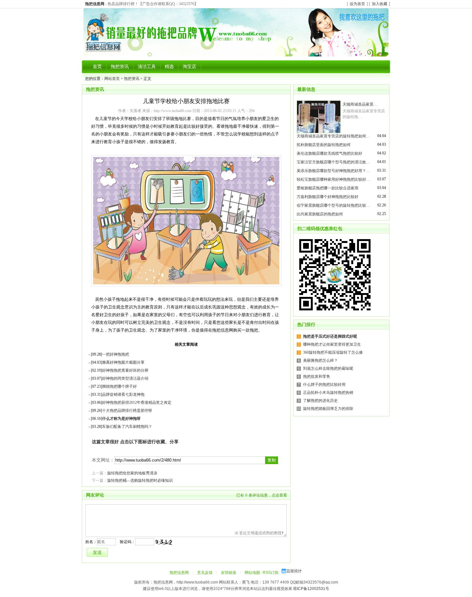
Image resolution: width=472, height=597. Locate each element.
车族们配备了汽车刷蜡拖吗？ (127, 426)
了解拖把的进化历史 (320, 400)
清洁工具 (147, 66)
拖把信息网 (179, 572)
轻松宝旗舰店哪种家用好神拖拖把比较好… (333, 179)
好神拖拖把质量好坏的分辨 (125, 370)
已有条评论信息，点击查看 (261, 495)
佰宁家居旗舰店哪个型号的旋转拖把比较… (333, 205)
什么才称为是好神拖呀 (121, 418)
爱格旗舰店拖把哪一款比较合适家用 (327, 188)
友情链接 (228, 572)
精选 (169, 66)
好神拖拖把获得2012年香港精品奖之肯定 (136, 402)
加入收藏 (379, 4)
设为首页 (357, 4)
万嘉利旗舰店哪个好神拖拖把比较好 (327, 197)
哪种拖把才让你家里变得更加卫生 (332, 344)
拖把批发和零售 (316, 376)
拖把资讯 (120, 66)
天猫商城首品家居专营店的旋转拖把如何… (333, 136)
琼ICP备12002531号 (311, 588)
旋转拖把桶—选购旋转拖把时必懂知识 (140, 480)
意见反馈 (205, 572)
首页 (97, 66)
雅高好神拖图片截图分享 (123, 362)
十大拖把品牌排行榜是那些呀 (127, 410)
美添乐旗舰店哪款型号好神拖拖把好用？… (333, 171)
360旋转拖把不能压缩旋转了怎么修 (333, 352)
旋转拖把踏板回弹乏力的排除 (328, 408)
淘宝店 (189, 66)
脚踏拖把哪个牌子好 (119, 386)
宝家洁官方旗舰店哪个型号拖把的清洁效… (333, 162)
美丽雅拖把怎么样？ (320, 360)
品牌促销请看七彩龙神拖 (123, 394)
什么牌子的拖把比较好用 (324, 384)
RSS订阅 (270, 572)
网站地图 (252, 572)
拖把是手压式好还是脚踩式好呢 (330, 336)
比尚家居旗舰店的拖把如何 (320, 214)
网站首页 (112, 78)
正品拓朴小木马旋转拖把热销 (328, 392)
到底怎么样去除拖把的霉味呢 (328, 368)
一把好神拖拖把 (115, 354)
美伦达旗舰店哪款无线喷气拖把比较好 (329, 153)
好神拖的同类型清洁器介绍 (125, 378)
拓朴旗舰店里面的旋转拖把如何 (324, 145)
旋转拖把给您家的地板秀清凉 (132, 473)
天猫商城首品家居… (360, 104)
